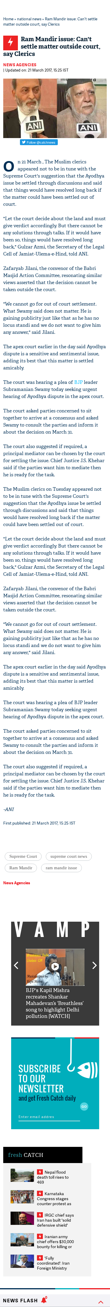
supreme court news (68, 856)
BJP (78, 382)
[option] (55, 984)
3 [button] (55, 1030)
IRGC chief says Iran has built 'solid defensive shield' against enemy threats (55, 1225)
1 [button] (37, 1030)
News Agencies (20, 64)
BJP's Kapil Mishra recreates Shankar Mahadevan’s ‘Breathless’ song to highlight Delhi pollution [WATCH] (55, 1003)
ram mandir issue (61, 867)
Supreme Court (23, 856)
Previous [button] (16, 962)
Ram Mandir (20, 867)
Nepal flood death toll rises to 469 (53, 1177)
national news (29, 18)
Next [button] (94, 962)
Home (8, 18)
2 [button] (46, 1030)
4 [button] (64, 1030)
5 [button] (73, 1030)
